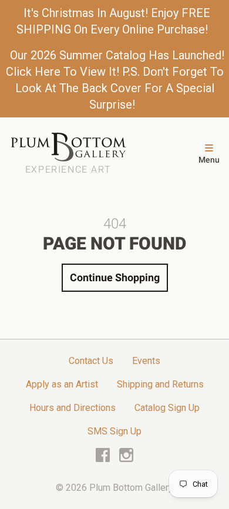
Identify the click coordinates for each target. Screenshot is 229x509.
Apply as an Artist (62, 384)
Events (146, 360)
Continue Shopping (115, 277)
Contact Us (91, 360)
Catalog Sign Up (167, 407)
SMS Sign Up (114, 431)
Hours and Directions (72, 407)
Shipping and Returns (160, 384)
